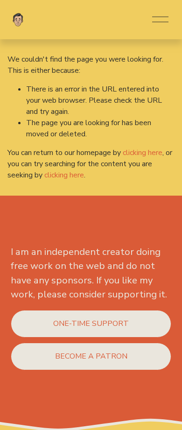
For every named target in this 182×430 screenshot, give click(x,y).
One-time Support (91, 323)
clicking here (142, 153)
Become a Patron (91, 356)
